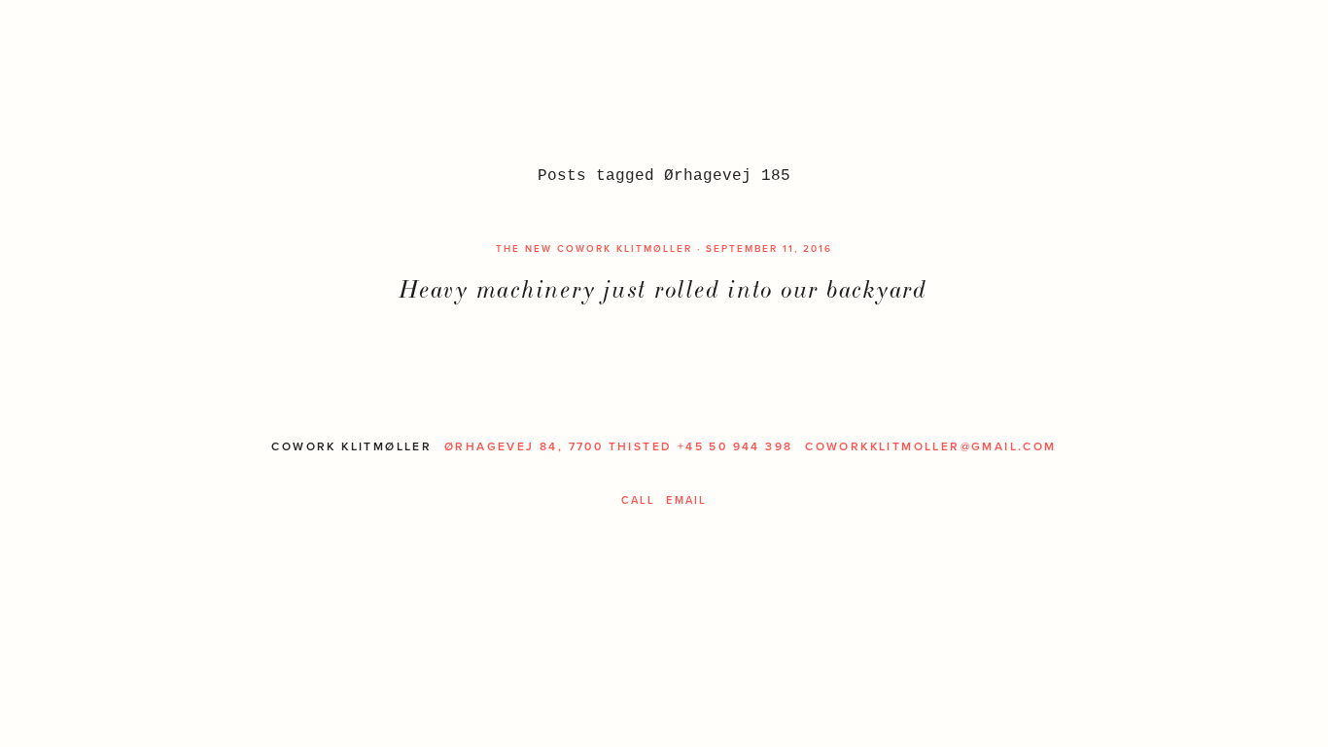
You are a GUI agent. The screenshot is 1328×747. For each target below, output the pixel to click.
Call (638, 500)
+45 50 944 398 (735, 446)
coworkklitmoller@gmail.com (930, 446)
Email (686, 500)
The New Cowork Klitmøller (594, 248)
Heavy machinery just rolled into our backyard (664, 289)
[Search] (89, 46)
